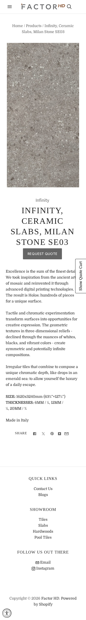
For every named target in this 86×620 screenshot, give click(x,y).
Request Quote (43, 254)
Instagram (44, 568)
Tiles (43, 520)
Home (17, 26)
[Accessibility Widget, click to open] (6, 613)
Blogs (43, 495)
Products (34, 26)
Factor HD (50, 598)
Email (45, 562)
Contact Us (43, 489)
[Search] (69, 7)
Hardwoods (43, 531)
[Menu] (9, 7)
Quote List (77, 7)
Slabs (43, 525)
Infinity (42, 200)
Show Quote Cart (81, 276)
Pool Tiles (43, 537)
